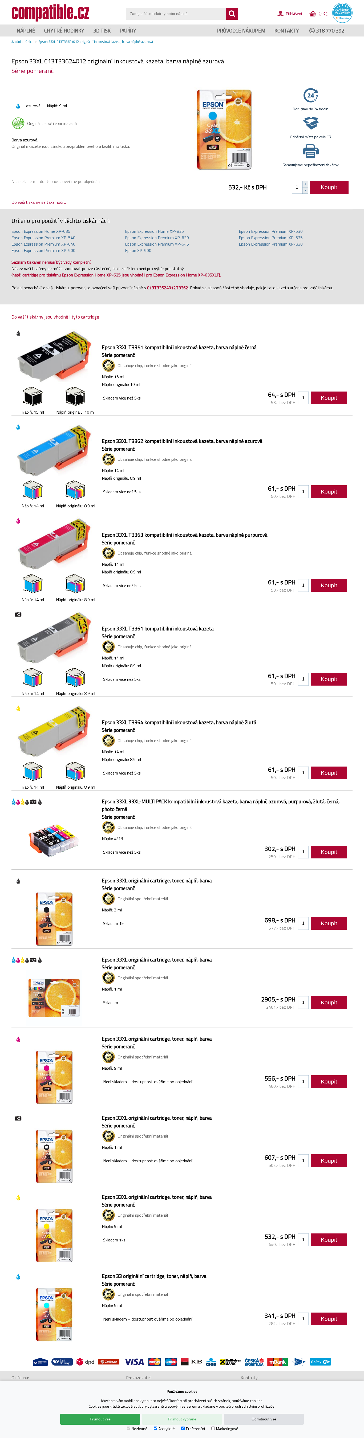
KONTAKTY (286, 30)
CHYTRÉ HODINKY (64, 30)
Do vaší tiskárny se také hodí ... (39, 202)
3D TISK (102, 30)
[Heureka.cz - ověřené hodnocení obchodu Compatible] (342, 22)
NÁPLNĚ (26, 30)
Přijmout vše (100, 1419)
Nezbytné (139, 1428)
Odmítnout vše (264, 1419)
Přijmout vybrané (182, 1419)
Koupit (329, 187)
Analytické (167, 1428)
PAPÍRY (128, 30)
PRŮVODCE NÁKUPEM (241, 30)
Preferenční (195, 1428)
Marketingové (227, 1428)
